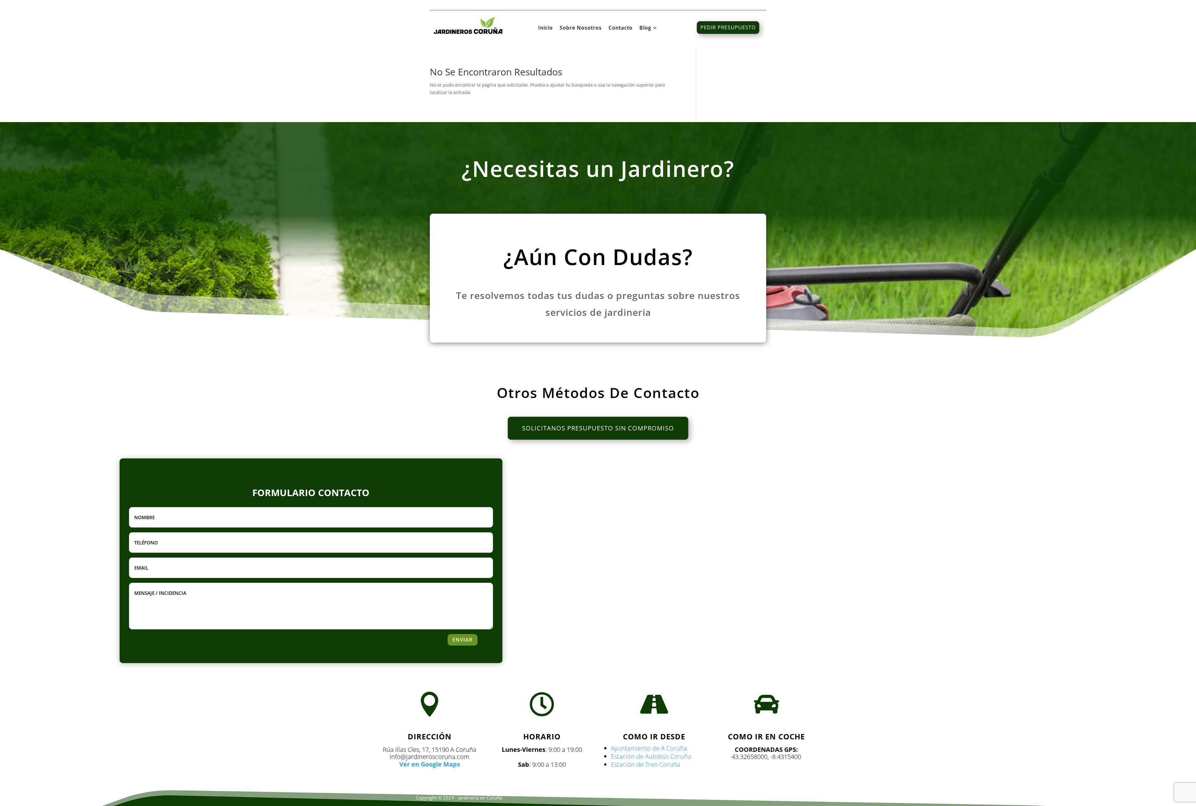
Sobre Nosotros (581, 28)
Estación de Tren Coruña (645, 764)
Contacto (621, 28)
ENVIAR (462, 639)
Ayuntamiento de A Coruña (649, 748)
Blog (645, 28)
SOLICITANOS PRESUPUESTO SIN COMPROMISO (598, 428)
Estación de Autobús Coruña (651, 756)
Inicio (545, 28)
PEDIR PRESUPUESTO (728, 27)
